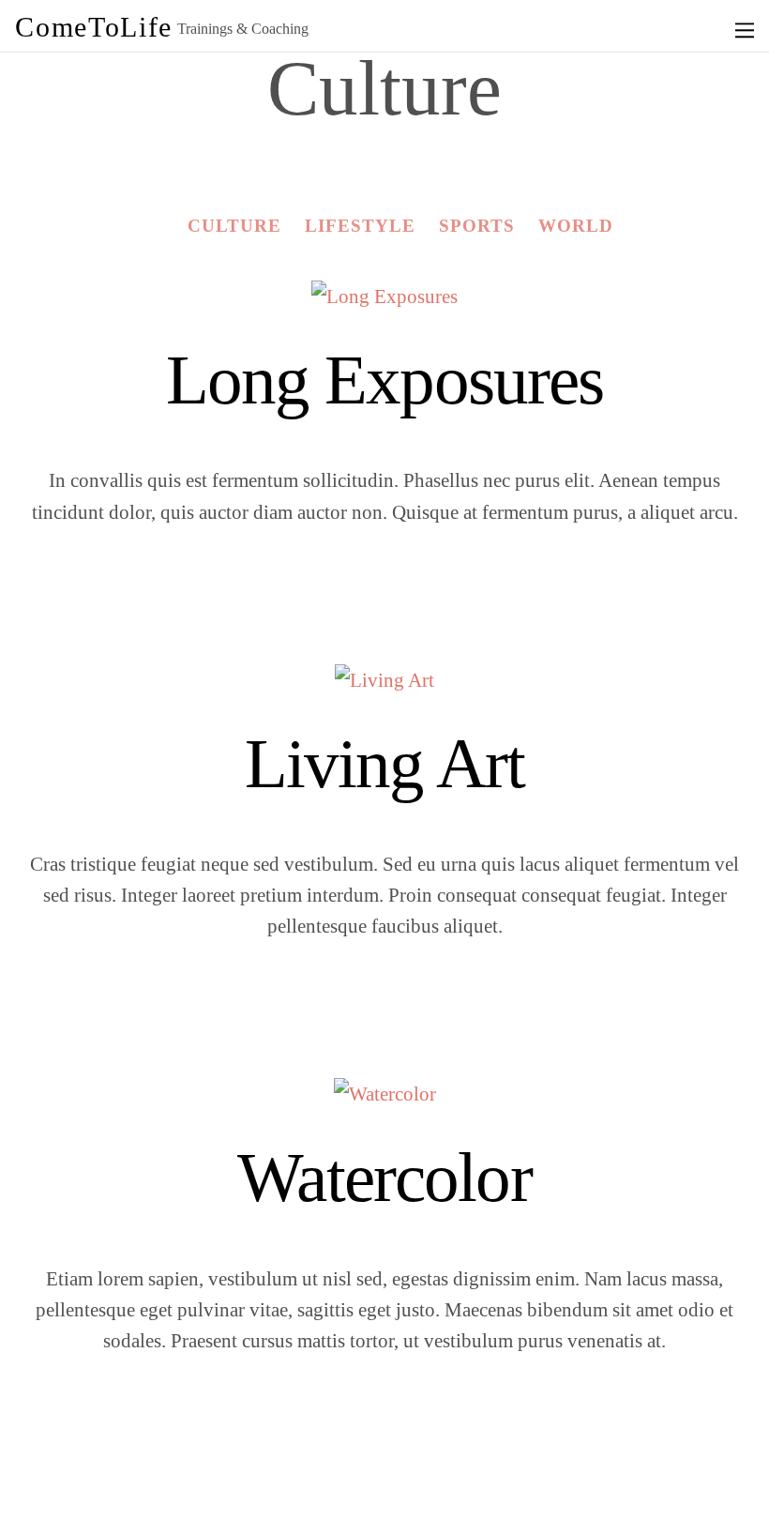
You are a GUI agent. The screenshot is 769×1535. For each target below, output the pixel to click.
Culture (234, 226)
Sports (477, 226)
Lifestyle (360, 226)
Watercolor (384, 1177)
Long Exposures (385, 379)
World (575, 226)
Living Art (384, 763)
